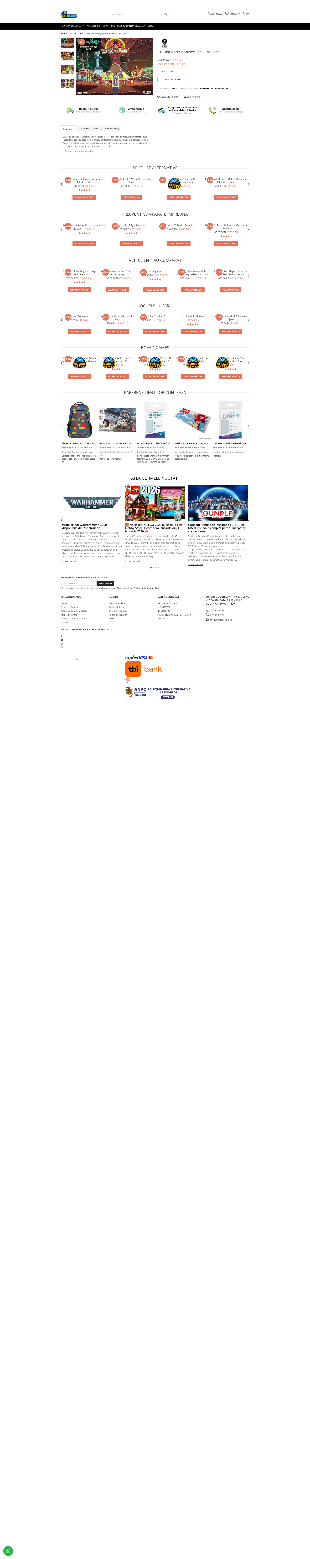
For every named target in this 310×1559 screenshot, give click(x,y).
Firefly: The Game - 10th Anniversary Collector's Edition (192, 273)
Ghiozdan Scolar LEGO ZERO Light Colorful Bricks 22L (91, 443)
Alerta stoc (175, 79)
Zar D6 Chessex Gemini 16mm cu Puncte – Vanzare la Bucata (79, 359)
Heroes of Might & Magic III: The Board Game (131, 180)
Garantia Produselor (118, 610)
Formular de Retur (118, 614)
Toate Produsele (71, 25)
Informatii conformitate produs (78, 151)
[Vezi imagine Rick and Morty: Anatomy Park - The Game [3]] (67, 83)
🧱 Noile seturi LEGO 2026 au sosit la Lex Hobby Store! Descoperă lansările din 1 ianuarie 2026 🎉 (153, 528)
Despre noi (66, 603)
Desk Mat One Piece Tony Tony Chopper (197, 443)
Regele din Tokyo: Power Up (131, 225)
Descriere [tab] (67, 129)
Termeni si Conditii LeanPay (74, 618)
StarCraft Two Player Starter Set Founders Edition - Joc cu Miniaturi (231, 273)
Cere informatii (194, 96)
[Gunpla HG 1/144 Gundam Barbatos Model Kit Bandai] (117, 420)
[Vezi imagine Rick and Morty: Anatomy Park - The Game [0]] (67, 43)
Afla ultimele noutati (155, 478)
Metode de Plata (117, 603)
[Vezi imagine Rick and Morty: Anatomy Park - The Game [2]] (67, 69)
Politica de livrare (69, 614)
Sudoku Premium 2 (155, 316)
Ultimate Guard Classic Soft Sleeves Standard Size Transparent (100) (230, 359)
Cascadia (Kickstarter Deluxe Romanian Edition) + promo (226, 180)
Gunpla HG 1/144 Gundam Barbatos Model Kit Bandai (128, 443)
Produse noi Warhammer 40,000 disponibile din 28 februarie (84, 526)
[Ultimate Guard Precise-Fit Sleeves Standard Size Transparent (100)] (230, 420)
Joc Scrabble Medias (193, 316)
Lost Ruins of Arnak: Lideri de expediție (84, 225)
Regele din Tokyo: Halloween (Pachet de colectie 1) (226, 227)
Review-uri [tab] (112, 128)
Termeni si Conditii (69, 607)
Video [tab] (97, 128)
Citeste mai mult (69, 561)
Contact (64, 622)
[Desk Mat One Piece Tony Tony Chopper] (193, 420)
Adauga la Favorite (169, 96)
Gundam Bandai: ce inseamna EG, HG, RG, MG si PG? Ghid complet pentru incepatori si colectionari (217, 528)
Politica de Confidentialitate (147, 587)
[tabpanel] (114, 66)
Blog (151, 25)
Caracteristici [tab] (83, 128)
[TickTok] (62, 643)
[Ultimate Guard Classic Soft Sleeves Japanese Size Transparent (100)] (155, 420)
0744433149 (217, 615)
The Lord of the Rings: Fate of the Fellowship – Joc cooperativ (179, 180)
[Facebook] (62, 636)
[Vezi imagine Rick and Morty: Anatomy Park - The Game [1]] (67, 56)
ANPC (111, 618)
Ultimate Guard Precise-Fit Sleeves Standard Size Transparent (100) (117, 359)
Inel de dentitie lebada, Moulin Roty (117, 318)
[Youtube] (62, 639)
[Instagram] (62, 647)
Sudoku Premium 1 (79, 316)
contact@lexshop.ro (220, 619)
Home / (65, 33)
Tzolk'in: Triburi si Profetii (179, 225)
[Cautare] (166, 14)
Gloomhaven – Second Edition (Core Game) (117, 273)
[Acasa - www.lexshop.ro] (77, 14)
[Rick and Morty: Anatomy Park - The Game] (114, 66)
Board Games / (77, 33)
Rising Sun (155, 271)
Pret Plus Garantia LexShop (128, 25)
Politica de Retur (117, 607)
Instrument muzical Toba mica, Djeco (230, 318)
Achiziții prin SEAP (97, 25)
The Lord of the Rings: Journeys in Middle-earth (84, 180)
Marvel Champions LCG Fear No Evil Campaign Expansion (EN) (155, 359)
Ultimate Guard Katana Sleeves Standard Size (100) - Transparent (193, 359)
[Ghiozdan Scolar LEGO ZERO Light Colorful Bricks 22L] (79, 420)
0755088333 (217, 610)
